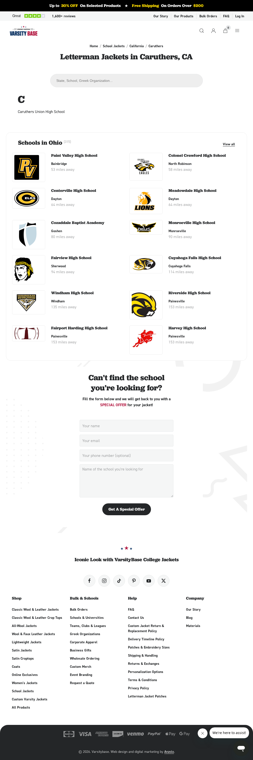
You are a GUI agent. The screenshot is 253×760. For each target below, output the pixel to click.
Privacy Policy (138, 688)
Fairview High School (71, 257)
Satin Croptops (23, 658)
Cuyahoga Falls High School (195, 257)
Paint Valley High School (74, 155)
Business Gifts (80, 650)
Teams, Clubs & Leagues (88, 626)
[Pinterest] (134, 581)
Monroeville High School (192, 222)
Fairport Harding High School (79, 328)
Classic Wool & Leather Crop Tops (37, 617)
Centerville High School (73, 190)
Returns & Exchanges (143, 663)
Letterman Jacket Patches (147, 696)
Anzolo (169, 751)
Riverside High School (190, 292)
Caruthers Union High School (41, 111)
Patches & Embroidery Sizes (149, 647)
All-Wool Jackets (24, 626)
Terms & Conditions (142, 680)
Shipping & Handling (143, 655)
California (136, 46)
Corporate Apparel (83, 642)
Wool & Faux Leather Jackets (33, 634)
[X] (163, 581)
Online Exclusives (25, 674)
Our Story (160, 16)
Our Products (183, 16)
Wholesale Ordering (84, 658)
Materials (193, 626)
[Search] (202, 31)
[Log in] (213, 31)
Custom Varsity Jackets (29, 699)
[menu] (237, 31)
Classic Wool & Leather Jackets (35, 609)
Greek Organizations (85, 634)
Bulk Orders (208, 16)
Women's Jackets (25, 683)
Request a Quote (82, 683)
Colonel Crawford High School (197, 155)
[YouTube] (149, 581)
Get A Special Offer (126, 509)
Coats (16, 666)
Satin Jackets (22, 650)
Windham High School (72, 292)
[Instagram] (104, 581)
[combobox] (126, 80)
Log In (239, 16)
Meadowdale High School (192, 190)
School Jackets (114, 46)
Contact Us (136, 617)
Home (94, 46)
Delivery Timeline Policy (146, 639)
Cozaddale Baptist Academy (77, 222)
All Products (21, 707)
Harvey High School (187, 328)
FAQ (226, 16)
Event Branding (81, 674)
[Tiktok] (119, 581)
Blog (189, 617)
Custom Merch (80, 666)
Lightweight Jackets (27, 642)
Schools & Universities (87, 617)
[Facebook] (89, 581)
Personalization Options (145, 672)
